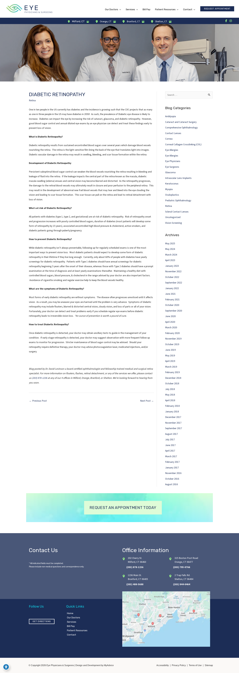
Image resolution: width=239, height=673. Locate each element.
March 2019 (171, 367)
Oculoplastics (172, 195)
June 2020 (170, 316)
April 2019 (170, 361)
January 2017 (172, 467)
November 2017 (173, 423)
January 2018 (172, 411)
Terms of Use (195, 665)
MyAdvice (108, 665)
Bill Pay (71, 626)
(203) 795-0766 (181, 567)
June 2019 (170, 350)
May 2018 (170, 394)
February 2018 (172, 406)
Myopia (169, 189)
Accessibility (162, 665)
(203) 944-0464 (181, 584)
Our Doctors (73, 617)
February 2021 (172, 299)
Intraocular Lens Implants (178, 178)
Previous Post (38, 401)
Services (71, 621)
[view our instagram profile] (231, 21)
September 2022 (173, 282)
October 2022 (172, 277)
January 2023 (172, 266)
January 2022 (172, 288)
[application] (119, 9)
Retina (32, 100)
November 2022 (173, 271)
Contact (71, 634)
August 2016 (171, 484)
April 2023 (170, 260)
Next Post (147, 401)
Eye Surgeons (172, 167)
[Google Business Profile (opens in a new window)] (88, 21)
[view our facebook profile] (226, 21)
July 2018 (170, 389)
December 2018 (173, 378)
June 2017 (170, 445)
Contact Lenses (173, 133)
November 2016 (173, 473)
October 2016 (172, 479)
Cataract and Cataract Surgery (181, 122)
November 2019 (173, 338)
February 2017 (172, 462)
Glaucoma (170, 172)
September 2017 (173, 428)
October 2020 (172, 305)
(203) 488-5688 (134, 584)
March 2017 (171, 456)
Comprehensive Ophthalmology (181, 127)
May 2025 (170, 243)
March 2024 (171, 254)
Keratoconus (171, 183)
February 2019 (172, 372)
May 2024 (170, 249)
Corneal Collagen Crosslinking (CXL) (183, 144)
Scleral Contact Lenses (177, 211)
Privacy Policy (179, 665)
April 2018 (170, 400)
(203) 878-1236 (39, 378)
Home (70, 613)
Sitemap (209, 665)
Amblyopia (170, 116)
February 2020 (172, 333)
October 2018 (172, 383)
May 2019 (170, 355)
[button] (217, 8)
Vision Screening (173, 223)
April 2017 (170, 450)
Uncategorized (172, 217)
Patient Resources (77, 630)
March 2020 (171, 327)
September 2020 (173, 310)
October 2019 (172, 344)
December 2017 (173, 417)
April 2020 (170, 322)
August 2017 (171, 434)
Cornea (168, 139)
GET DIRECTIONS (42, 621)
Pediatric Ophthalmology (178, 200)
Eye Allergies (171, 150)
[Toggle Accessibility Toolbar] (6, 667)
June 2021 (170, 294)
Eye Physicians (172, 161)
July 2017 (170, 439)
